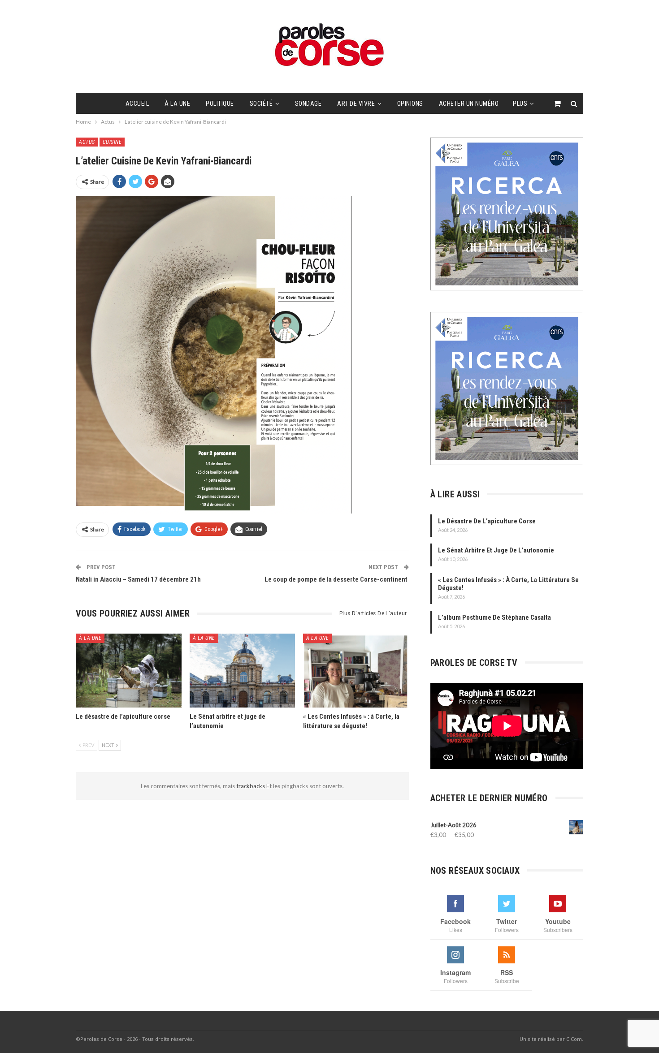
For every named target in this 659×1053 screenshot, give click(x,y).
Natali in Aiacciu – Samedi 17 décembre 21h (138, 579)
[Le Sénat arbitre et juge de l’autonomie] (242, 671)
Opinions (410, 103)
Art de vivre (356, 103)
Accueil (137, 103)
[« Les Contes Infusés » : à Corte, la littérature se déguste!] (356, 671)
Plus (520, 103)
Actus (87, 142)
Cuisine (112, 142)
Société (261, 103)
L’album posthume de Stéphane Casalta (494, 617)
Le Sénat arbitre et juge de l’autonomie (496, 550)
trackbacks (251, 786)
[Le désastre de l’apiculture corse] (129, 671)
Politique (220, 103)
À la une (177, 103)
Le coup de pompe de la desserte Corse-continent (336, 579)
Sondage (308, 103)
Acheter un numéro (469, 103)
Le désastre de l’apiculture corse (487, 521)
